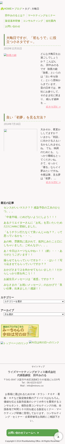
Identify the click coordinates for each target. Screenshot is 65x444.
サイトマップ (38, 366)
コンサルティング (33, 20)
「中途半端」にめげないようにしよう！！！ (30, 217)
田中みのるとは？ (15, 15)
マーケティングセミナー (41, 15)
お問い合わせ (12, 26)
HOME (8, 8)
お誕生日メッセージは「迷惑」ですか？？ (29, 279)
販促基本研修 (12, 20)
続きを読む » (53, 106)
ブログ (18, 8)
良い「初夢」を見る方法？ (26, 117)
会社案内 (51, 20)
